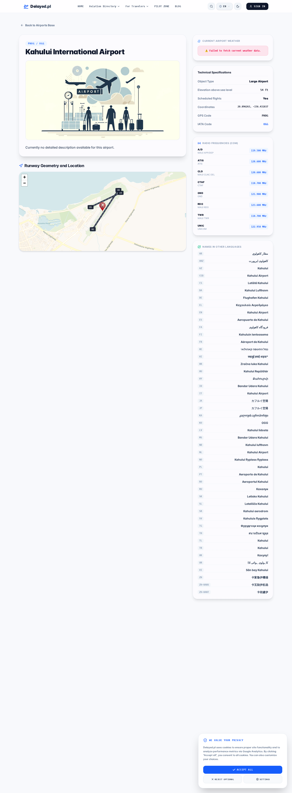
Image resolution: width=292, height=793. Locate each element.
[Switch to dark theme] (237, 6)
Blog (178, 6)
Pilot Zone (161, 6)
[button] (102, 206)
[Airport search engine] (211, 6)
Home (81, 6)
